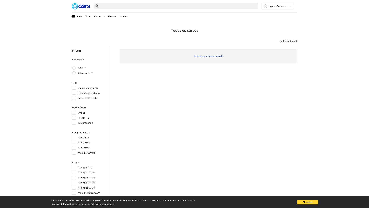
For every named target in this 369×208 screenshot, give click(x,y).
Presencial (84, 117)
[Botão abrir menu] (73, 16)
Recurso (112, 16)
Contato (123, 16)
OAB (88, 16)
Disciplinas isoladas (89, 92)
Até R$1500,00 (86, 177)
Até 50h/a (83, 137)
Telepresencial (86, 122)
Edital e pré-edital (88, 97)
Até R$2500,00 (86, 187)
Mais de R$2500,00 (89, 192)
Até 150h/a (84, 147)
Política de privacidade (102, 204)
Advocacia (99, 16)
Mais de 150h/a (86, 152)
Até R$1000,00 (86, 172)
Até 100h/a (84, 142)
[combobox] (176, 6)
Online (81, 112)
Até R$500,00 (85, 167)
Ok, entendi (307, 202)
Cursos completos (88, 87)
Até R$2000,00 (86, 182)
